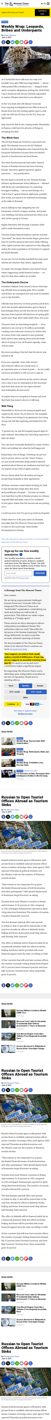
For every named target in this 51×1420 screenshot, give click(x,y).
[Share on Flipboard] (26, 42)
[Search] (45, 3)
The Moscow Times (11, 810)
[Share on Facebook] (3, 42)
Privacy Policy (24, 578)
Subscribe (40, 573)
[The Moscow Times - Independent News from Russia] (16, 3)
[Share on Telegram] (12, 42)
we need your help (18, 649)
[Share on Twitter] (8, 42)
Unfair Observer (10, 35)
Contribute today (42, 12)
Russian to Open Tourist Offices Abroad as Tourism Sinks (24, 801)
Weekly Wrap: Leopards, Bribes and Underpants (22, 28)
